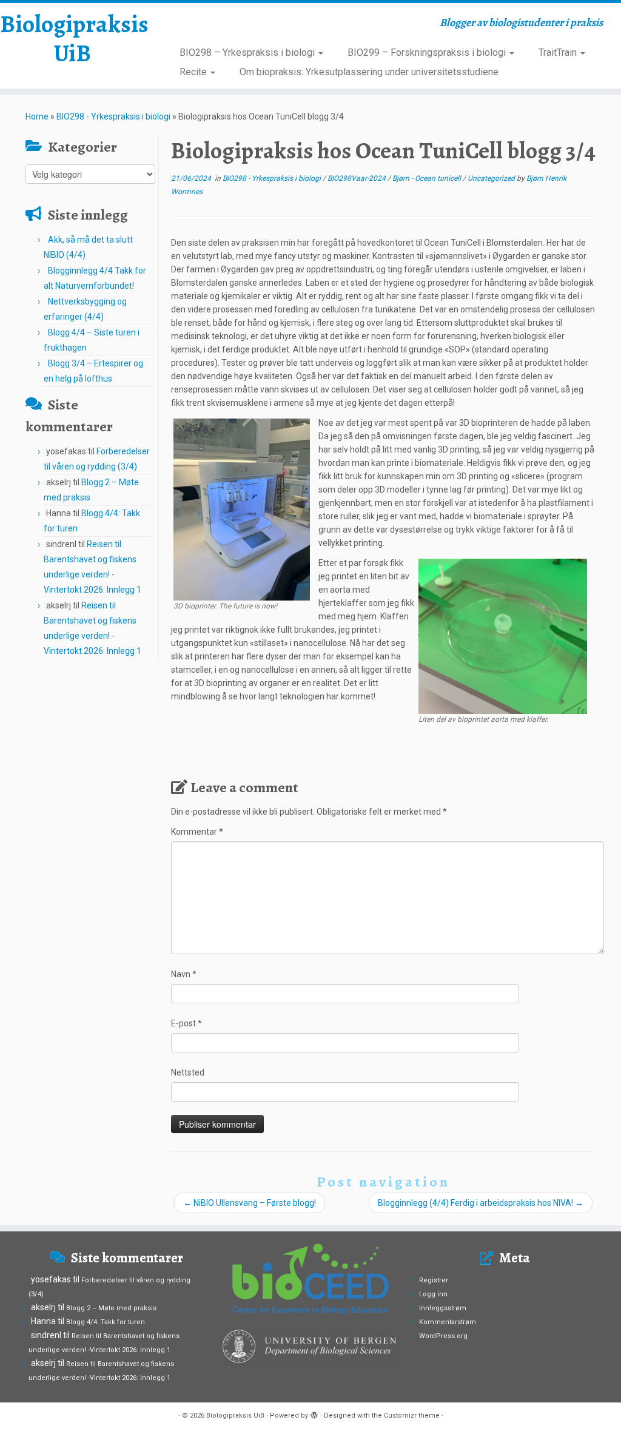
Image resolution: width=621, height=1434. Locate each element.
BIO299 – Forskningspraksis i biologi (427, 52)
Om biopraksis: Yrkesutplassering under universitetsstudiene (369, 72)
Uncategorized (492, 178)
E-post (186, 1023)
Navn (183, 974)
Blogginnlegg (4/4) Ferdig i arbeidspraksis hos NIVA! (480, 1203)
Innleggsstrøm (442, 1308)
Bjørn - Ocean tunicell (427, 178)
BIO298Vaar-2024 (357, 178)
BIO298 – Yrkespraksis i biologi (248, 52)
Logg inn (433, 1294)
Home (37, 116)
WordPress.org (443, 1336)
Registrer (433, 1280)
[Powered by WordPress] (314, 1413)
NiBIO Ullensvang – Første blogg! (249, 1203)
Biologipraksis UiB (73, 39)
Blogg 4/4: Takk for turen (105, 1322)
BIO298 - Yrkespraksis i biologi (113, 116)
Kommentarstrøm (447, 1322)
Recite (194, 72)
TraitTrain (559, 52)
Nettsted (187, 1072)
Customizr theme (412, 1415)
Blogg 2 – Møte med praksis (111, 1308)
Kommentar (197, 831)
